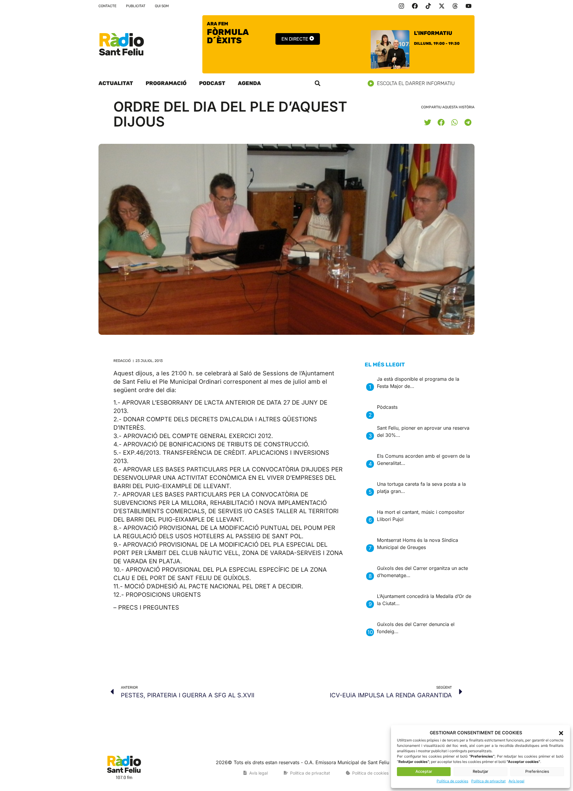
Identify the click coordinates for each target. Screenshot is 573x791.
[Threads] (455, 6)
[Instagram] (401, 6)
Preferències (537, 771)
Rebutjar (480, 771)
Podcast (212, 83)
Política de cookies (452, 781)
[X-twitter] (442, 6)
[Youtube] (469, 6)
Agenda (249, 83)
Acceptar (423, 771)
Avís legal (516, 781)
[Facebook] (415, 6)
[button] (561, 733)
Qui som (162, 6)
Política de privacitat (488, 781)
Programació (166, 83)
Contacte (107, 6)
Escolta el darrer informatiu (416, 83)
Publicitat (135, 6)
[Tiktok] (428, 6)
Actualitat (115, 83)
